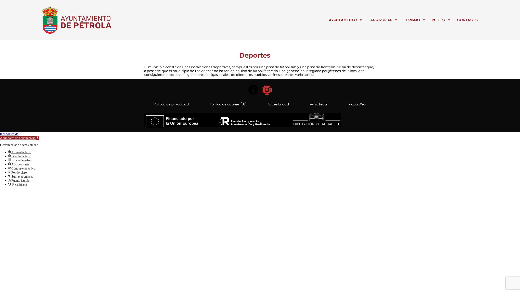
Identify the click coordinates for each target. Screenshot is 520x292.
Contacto (467, 19)
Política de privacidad (171, 104)
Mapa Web (357, 104)
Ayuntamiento (343, 19)
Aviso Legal (318, 104)
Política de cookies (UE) (228, 104)
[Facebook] (253, 90)
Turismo (412, 19)
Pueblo (438, 19)
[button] (19, 138)
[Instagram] (267, 90)
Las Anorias (380, 19)
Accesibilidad (278, 104)
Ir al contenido (9, 134)
